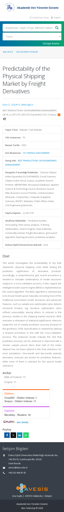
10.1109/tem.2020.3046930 (36, 152)
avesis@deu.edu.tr (18, 467)
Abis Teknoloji (28, 508)
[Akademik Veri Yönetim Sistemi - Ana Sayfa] (10, 7)
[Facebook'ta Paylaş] (7, 435)
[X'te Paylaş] (13, 435)
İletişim (48, 496)
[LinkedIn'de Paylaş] (19, 435)
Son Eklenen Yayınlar (27, 51)
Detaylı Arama (51, 43)
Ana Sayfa (8, 51)
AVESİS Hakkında (33, 496)
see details (22, 422)
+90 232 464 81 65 (17, 472)
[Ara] (57, 28)
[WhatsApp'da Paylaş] (26, 435)
